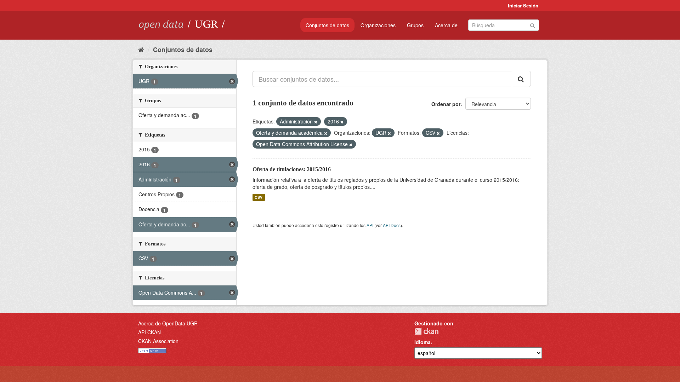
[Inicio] (141, 49)
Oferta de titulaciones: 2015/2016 (292, 169)
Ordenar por (445, 104)
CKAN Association (158, 341)
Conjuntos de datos (327, 25)
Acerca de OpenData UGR (168, 323)
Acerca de (446, 25)
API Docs (392, 225)
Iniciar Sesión (523, 5)
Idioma (422, 342)
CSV (258, 197)
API (370, 225)
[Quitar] (315, 122)
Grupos (415, 25)
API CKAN (149, 332)
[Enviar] (532, 25)
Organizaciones (378, 25)
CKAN (426, 331)
